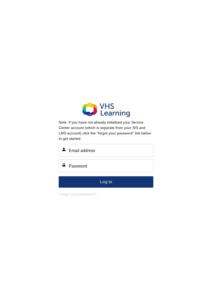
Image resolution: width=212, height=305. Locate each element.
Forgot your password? (78, 194)
